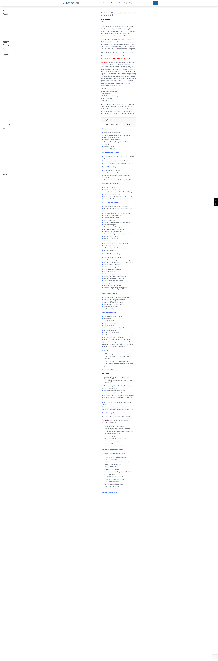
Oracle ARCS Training (6, 28)
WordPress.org (6, 185)
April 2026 (5, 60)
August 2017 (6, 93)
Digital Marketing (7, 147)
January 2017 (6, 107)
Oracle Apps (6, 153)
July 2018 (5, 78)
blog (4, 135)
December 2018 (6, 76)
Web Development (6, 168)
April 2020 (5, 68)
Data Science (6, 141)
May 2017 (5, 99)
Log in (4, 179)
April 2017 (5, 101)
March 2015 (5, 119)
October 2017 (6, 88)
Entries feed (5, 181)
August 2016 (6, 113)
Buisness (5, 137)
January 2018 (6, 82)
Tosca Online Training (6, 35)
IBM (3, 149)
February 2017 (6, 105)
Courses (113, 3)
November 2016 (6, 111)
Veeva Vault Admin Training (6, 25)
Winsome (71, 3)
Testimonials (6, 163)
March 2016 (5, 117)
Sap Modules (6, 161)
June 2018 (5, 80)
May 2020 (5, 66)
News (4, 151)
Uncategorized (105, 19)
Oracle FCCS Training (5, 32)
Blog (120, 3)
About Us (106, 3)
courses (4, 139)
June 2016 (5, 115)
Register (139, 3)
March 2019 (5, 74)
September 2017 (7, 91)
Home (99, 3)
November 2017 (6, 86)
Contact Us (148, 3)
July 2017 (5, 95)
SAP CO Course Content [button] (112, 124)
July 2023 (5, 62)
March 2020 (5, 70)
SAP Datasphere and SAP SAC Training (6, 21)
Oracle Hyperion (7, 155)
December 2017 (6, 84)
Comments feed (6, 183)
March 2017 (5, 103)
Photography (6, 159)
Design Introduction (6, 144)
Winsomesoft (105, 39)
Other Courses (6, 157)
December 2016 (6, 109)
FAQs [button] (128, 124)
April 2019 (5, 72)
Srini (103, 22)
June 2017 (5, 97)
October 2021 (6, 64)
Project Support (129, 3)
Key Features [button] (109, 120)
